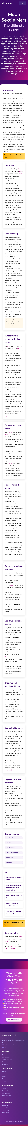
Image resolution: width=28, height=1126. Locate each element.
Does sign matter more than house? (13, 913)
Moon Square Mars (11, 843)
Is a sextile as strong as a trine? (14, 878)
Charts (4, 1081)
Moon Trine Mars (10, 838)
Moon (20, 169)
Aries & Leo (5, 1088)
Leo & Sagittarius (6, 1098)
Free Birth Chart (6, 1057)
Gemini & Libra (6, 1093)
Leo (18, 739)
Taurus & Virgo (5, 1091)
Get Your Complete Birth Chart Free (13, 156)
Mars (20, 171)
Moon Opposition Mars (12, 852)
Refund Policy (5, 1112)
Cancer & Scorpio (6, 1095)
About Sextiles (9, 857)
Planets (7, 941)
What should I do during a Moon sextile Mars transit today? (13, 887)
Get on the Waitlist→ (14, 1019)
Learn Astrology (6, 1062)
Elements (4, 1078)
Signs (11, 946)
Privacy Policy (5, 1105)
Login (22, 3)
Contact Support (6, 1115)
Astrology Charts (10, 949)
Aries (11, 573)
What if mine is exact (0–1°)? (14, 897)
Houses (4, 1074)
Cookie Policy (5, 1110)
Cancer (12, 585)
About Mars (9, 862)
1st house (8, 504)
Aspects (7, 416)
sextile (20, 174)
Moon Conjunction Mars (12, 848)
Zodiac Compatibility (7, 1059)
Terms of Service (6, 1107)
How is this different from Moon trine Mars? (13, 905)
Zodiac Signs (5, 1064)
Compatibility (9, 770)
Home (3, 1054)
